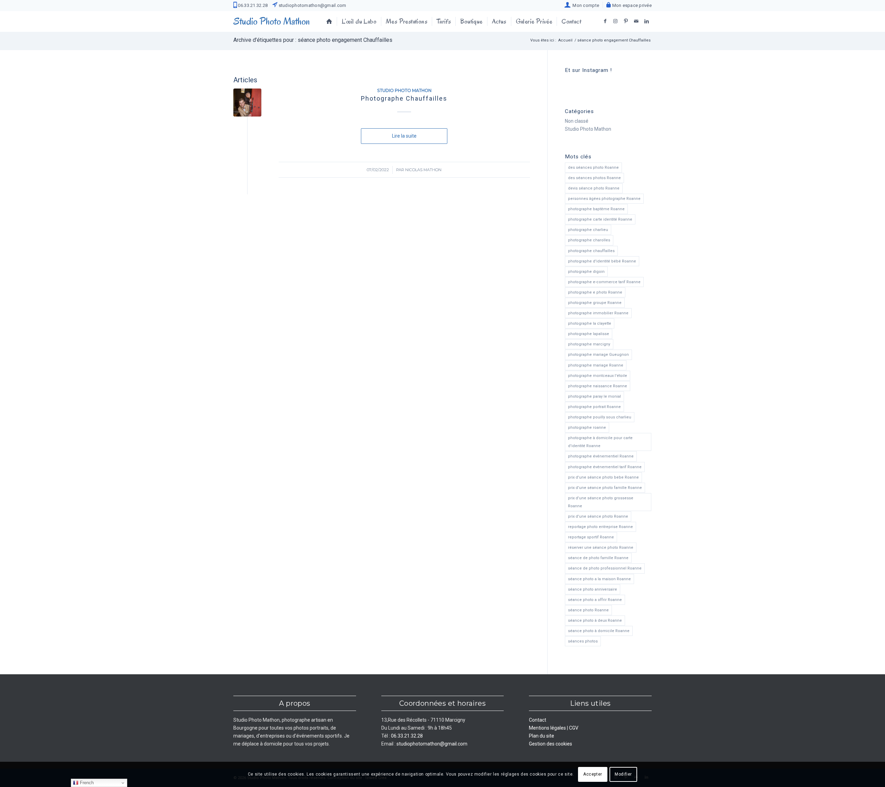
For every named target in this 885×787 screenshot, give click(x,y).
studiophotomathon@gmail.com (311, 5)
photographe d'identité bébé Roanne (602, 261)
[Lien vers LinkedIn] (646, 21)
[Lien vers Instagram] (615, 21)
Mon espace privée (631, 5)
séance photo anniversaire (592, 589)
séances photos (583, 641)
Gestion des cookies (550, 744)
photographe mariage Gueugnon (598, 354)
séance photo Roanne (588, 610)
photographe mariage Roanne (595, 365)
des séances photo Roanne (593, 167)
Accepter (592, 774)
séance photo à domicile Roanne (599, 631)
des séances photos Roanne (594, 178)
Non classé (576, 121)
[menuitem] (582, 5)
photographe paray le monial (594, 396)
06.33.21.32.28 (252, 5)
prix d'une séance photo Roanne (598, 516)
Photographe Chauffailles (404, 98)
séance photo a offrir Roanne (595, 600)
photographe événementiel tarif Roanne (605, 467)
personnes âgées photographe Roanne (604, 198)
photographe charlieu (588, 230)
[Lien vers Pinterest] (626, 21)
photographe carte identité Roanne (600, 219)
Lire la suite (404, 136)
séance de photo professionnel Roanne (605, 568)
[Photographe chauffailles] (247, 103)
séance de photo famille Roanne (598, 558)
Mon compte (584, 5)
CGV (573, 728)
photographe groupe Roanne (595, 302)
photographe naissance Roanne (597, 386)
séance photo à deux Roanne (595, 620)
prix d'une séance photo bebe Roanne (603, 477)
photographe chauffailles (591, 251)
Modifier (623, 774)
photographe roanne (587, 427)
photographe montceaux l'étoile (597, 375)
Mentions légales (547, 728)
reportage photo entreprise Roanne (600, 527)
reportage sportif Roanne (591, 537)
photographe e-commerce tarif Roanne (604, 282)
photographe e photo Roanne (595, 292)
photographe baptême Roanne (596, 209)
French (86, 782)
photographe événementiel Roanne (601, 456)
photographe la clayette (589, 323)
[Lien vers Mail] (636, 21)
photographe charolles (589, 240)
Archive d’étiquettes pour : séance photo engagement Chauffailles (312, 40)
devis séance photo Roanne (594, 188)
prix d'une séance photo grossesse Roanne (600, 502)
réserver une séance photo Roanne (600, 547)
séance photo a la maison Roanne (599, 579)
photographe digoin (586, 271)
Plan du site (541, 736)
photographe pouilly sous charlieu (599, 417)
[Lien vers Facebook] (605, 21)
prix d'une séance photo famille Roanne (605, 487)
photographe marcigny (589, 344)
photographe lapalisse (588, 334)
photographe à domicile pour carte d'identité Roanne (600, 442)
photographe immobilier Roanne (598, 313)
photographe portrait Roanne (594, 407)
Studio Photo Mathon (404, 90)
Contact (537, 720)
